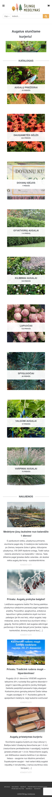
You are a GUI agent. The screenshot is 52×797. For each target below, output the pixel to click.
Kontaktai (37, 789)
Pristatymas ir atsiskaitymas (37, 787)
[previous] (9, 47)
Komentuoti (26, 564)
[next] (43, 47)
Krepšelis (29, 789)
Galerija (23, 787)
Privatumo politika (17, 789)
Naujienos (15, 787)
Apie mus (7, 787)
